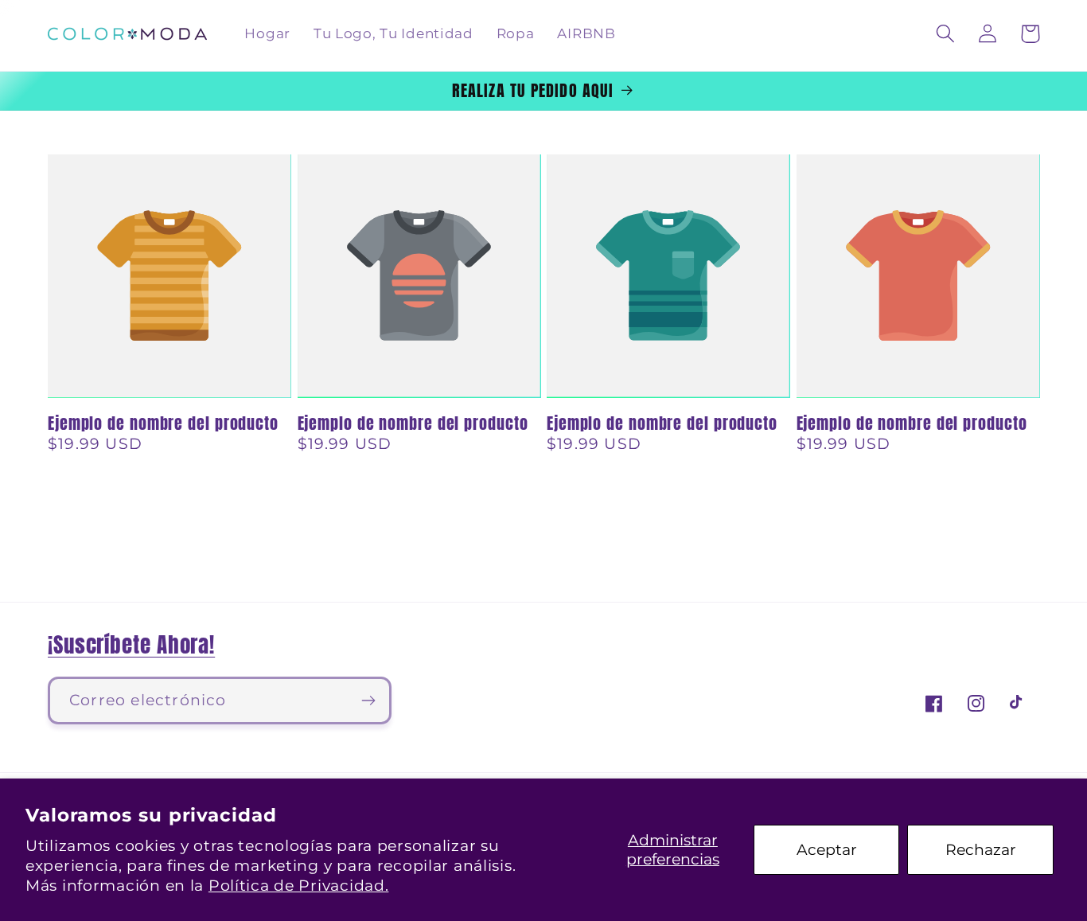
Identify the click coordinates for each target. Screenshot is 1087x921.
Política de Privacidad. (298, 885)
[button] (946, 34)
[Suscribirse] (368, 700)
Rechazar (980, 849)
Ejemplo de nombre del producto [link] (163, 423)
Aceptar (827, 849)
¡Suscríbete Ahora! (131, 644)
